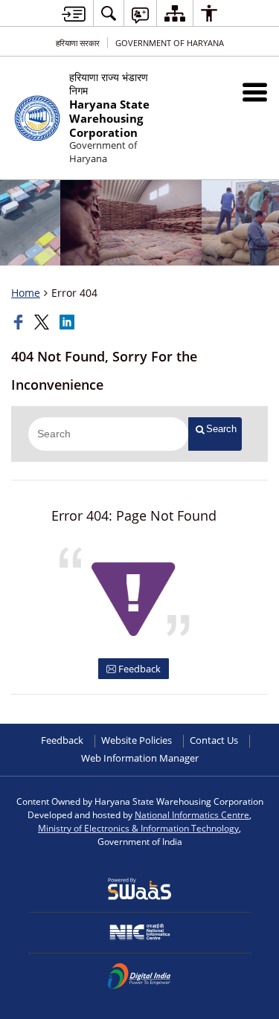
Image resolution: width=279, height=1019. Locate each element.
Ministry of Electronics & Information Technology (138, 828)
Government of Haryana (169, 42)
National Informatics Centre (192, 814)
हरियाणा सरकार (78, 42)
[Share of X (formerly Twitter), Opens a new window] (43, 322)
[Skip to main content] (73, 13)
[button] (255, 92)
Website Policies (136, 740)
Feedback (138, 668)
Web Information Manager (140, 758)
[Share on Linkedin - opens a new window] (68, 322)
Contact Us (214, 740)
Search (221, 428)
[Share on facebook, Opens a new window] (20, 322)
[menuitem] (109, 13)
